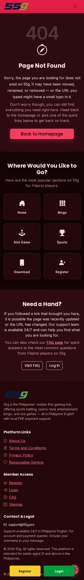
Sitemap (16, 504)
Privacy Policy (21, 455)
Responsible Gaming (26, 462)
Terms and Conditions (27, 448)
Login (13, 490)
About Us (17, 440)
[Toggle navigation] (75, 6)
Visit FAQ (32, 365)
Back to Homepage (42, 134)
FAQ (12, 497)
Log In (54, 365)
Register (16, 483)
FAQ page (55, 342)
